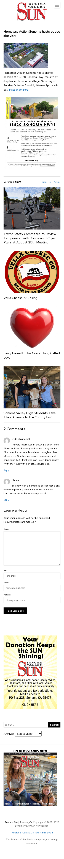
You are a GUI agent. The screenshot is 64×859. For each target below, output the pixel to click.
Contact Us (28, 832)
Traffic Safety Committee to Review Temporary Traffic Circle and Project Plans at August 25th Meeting (30, 238)
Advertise (16, 832)
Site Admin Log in (44, 832)
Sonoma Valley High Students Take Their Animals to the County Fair (30, 415)
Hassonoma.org (18, 90)
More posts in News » (51, 182)
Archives (9, 734)
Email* (6, 582)
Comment (8, 529)
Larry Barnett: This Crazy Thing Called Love (32, 355)
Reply (6, 470)
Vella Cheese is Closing (23, 298)
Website (7, 594)
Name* (7, 570)
